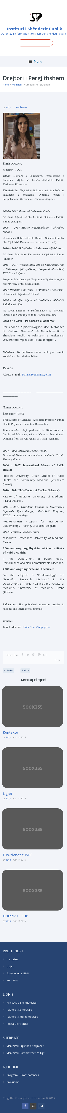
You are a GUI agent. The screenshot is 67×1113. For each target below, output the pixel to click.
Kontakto (10, 732)
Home (6, 84)
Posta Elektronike (17, 1023)
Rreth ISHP (17, 84)
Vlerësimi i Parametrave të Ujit (25, 1053)
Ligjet (7, 793)
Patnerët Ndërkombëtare (22, 1016)
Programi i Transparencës (23, 1075)
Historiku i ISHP (15, 916)
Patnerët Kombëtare (19, 1009)
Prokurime (13, 1082)
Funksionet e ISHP (17, 855)
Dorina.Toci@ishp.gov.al (36, 374)
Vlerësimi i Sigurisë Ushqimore (25, 1046)
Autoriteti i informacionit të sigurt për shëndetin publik (33, 33)
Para (10, 670)
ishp (8, 107)
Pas (24, 670)
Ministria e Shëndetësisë (21, 1002)
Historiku (12, 959)
